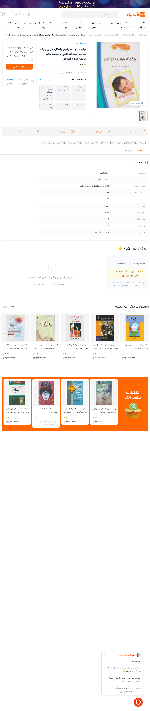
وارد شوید (125, 275)
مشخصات (141, 150)
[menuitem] (138, 25)
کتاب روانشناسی (69, 72)
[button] (5, 334)
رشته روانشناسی (48, 142)
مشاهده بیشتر (10, 306)
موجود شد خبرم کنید (17, 66)
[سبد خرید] (3, 14)
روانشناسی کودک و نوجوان (110, 142)
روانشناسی (61, 142)
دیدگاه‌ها (128, 150)
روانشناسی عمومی (130, 142)
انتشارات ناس (80, 43)
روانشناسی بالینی (75, 142)
